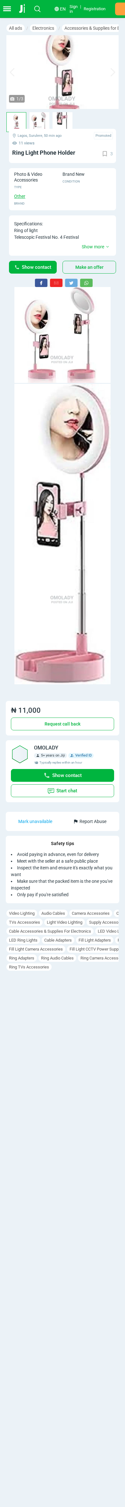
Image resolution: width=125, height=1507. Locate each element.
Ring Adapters (21, 958)
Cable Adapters (58, 940)
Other (19, 196)
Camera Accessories (91, 913)
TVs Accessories (24, 922)
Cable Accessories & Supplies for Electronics (50, 931)
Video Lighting (22, 913)
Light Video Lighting (64, 922)
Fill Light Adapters (95, 940)
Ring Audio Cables (57, 958)
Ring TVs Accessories (29, 967)
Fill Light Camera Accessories (36, 949)
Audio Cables (53, 913)
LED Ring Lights (23, 940)
